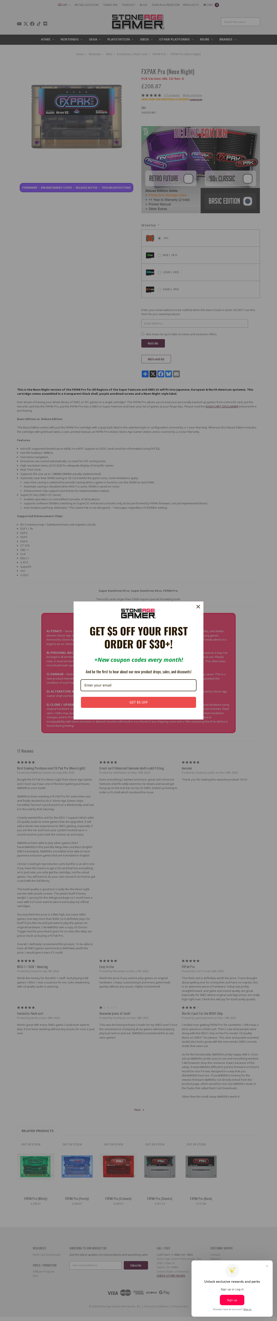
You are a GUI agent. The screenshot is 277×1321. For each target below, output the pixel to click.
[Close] (198, 606)
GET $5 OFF (138, 702)
